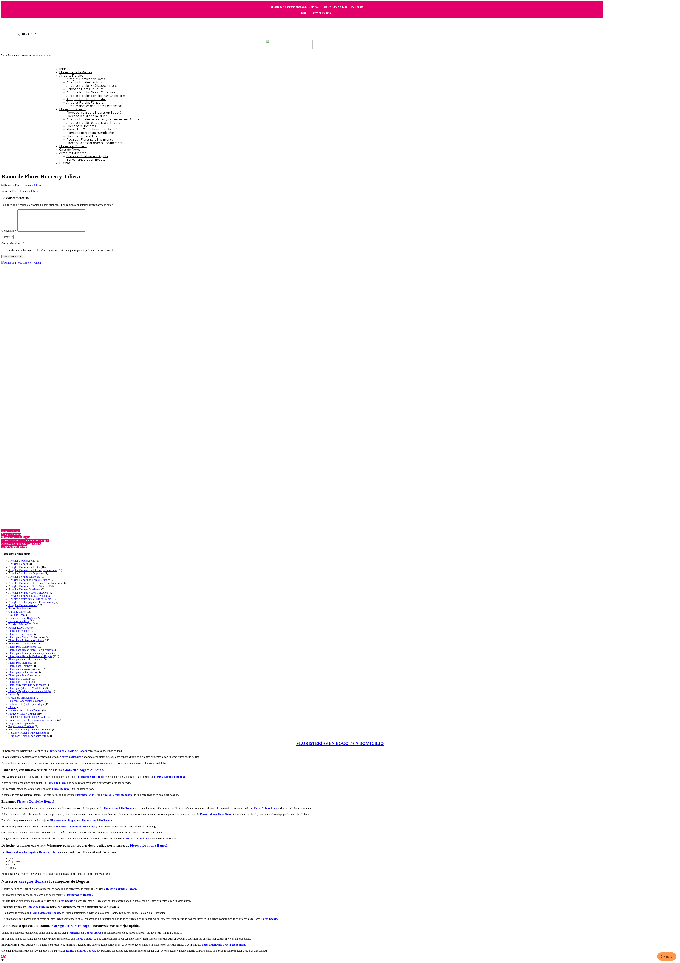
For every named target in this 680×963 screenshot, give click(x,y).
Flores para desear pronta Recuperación (94, 143)
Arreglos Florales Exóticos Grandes (28, 586)
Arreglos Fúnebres (72, 153)
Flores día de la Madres (75, 72)
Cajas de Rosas (17, 614)
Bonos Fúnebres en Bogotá (85, 159)
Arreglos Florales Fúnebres (85, 102)
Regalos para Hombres (21, 726)
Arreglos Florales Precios (22, 605)
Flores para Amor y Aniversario (26, 637)
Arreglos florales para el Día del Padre (29, 598)
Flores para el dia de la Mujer (86, 116)
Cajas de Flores (69, 149)
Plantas (64, 163)
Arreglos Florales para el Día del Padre (93, 122)
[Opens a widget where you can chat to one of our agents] (666, 956)
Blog (303, 12)
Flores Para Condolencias (22, 643)
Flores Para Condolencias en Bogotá (91, 129)
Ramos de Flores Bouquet (85, 89)
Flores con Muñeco (73, 146)
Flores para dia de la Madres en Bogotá (93, 112)
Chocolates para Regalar (22, 618)
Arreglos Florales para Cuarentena (27, 595)
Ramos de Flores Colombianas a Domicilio (32, 719)
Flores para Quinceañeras (22, 672)
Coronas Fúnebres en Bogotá (87, 156)
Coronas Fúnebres (18, 621)
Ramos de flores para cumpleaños (90, 132)
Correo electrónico (12, 243)
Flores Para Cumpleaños (22, 646)
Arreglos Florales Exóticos (84, 82)
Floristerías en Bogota (63, 820)
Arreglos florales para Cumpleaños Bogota (25, 540)
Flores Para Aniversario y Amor (26, 640)
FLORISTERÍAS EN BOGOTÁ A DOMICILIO (340, 743)
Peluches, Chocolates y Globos (25, 700)
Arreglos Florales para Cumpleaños (21, 543)
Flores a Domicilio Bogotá (169, 776)
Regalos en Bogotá (19, 723)
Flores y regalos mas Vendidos (25, 688)
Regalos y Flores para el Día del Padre (29, 729)
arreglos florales (71, 756)
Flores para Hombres (81, 126)
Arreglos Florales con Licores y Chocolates (95, 96)
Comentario (9, 230)
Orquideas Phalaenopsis (21, 697)
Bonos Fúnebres (17, 608)
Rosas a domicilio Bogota (97, 820)
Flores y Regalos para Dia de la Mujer (29, 691)
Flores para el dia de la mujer (24, 659)
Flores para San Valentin (83, 136)
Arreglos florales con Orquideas (26, 573)
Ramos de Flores (10, 530)
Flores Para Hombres (20, 662)
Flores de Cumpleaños (20, 633)
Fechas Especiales (18, 627)
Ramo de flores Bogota (14, 546)
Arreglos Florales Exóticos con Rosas (91, 85)
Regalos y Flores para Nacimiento (89, 139)
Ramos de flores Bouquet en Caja (27, 716)
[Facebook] (2, 956)
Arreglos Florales (71, 75)
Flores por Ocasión (72, 109)
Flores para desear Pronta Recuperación (30, 649)
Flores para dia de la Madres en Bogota (30, 656)
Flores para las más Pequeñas (24, 668)
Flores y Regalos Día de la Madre (27, 684)
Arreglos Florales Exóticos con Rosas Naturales (35, 582)
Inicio (63, 69)
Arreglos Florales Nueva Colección (90, 92)
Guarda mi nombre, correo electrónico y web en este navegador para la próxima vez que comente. (60, 250)
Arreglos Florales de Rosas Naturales (29, 579)
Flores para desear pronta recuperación (30, 653)
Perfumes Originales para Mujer (26, 704)
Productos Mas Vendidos (22, 713)
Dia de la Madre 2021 (20, 624)
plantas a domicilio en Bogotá (25, 710)
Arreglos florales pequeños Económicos (94, 106)
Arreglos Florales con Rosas (85, 79)
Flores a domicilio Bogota (15, 537)
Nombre (7, 236)
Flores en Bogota (321, 12)
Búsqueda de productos (19, 55)
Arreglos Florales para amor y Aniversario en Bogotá (102, 119)
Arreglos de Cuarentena (21, 560)
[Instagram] (4, 956)
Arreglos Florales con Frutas (86, 99)
